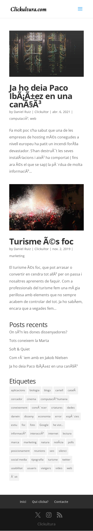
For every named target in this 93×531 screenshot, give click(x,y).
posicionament (20, 451)
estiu (14, 425)
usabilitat (17, 468)
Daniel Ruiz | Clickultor (31, 112)
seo (52, 451)
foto (32, 425)
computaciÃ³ (18, 118)
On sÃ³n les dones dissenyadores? (38, 332)
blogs (47, 390)
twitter (66, 459)
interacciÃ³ (37, 433)
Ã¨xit (14, 477)
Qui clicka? (40, 501)
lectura (67, 433)
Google (44, 425)
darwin (15, 416)
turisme (53, 459)
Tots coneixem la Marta (29, 340)
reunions (39, 451)
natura (45, 442)
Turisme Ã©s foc (41, 241)
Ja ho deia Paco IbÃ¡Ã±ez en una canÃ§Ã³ (40, 96)
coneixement (19, 407)
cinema (31, 399)
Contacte (61, 501)
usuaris (31, 468)
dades (71, 407)
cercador (16, 399)
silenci (63, 451)
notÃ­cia (58, 442)
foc (24, 425)
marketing (17, 256)
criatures (57, 407)
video (59, 468)
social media (19, 459)
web (33, 118)
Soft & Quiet (19, 349)
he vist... (58, 425)
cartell (59, 390)
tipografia (37, 459)
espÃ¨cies (72, 416)
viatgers (46, 468)
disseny (29, 416)
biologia (35, 390)
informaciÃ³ (18, 433)
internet (53, 433)
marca (15, 442)
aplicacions (18, 390)
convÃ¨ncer (39, 407)
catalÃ (72, 390)
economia (44, 416)
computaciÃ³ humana (54, 399)
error (58, 416)
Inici (23, 501)
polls (71, 442)
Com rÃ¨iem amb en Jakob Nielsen (38, 357)
